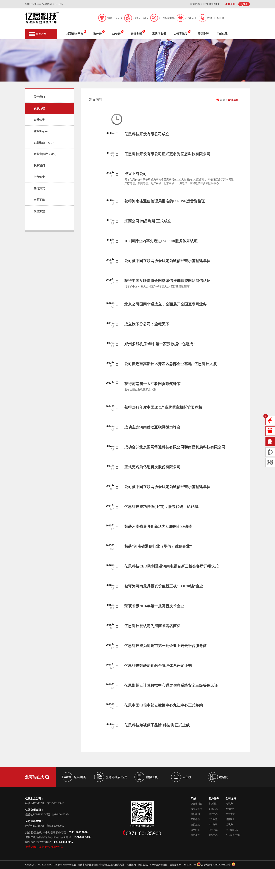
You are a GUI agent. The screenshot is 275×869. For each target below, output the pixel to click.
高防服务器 (159, 33)
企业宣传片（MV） (46, 154)
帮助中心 (213, 814)
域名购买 (80, 777)
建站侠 (223, 777)
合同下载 (39, 199)
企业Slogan (41, 131)
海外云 (97, 33)
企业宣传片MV (233, 835)
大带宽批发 (181, 33)
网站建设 (195, 835)
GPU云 (116, 33)
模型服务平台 (74, 33)
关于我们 (39, 96)
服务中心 (213, 835)
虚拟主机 (152, 777)
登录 (245, 4)
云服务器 (136, 33)
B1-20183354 (190, 864)
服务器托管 (196, 803)
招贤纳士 (39, 176)
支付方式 (39, 188)
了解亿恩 (222, 33)
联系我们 (39, 165)
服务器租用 (196, 809)
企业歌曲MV (232, 830)
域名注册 (195, 830)
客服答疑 (213, 803)
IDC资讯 (213, 824)
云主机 (186, 777)
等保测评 (203, 33)
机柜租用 (195, 814)
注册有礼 (230, 4)
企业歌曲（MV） (44, 142)
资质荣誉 (39, 119)
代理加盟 (39, 211)
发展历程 (39, 108)
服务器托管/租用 (116, 777)
